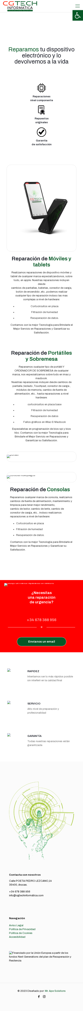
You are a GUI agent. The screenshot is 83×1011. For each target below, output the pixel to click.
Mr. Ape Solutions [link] (55, 991)
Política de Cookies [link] (20, 933)
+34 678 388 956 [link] (41, 620)
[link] (78, 15)
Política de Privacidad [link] (22, 929)
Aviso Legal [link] (16, 925)
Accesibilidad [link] (17, 937)
